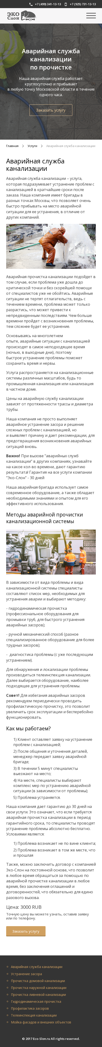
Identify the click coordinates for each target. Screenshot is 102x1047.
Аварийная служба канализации (36, 966)
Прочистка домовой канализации (38, 980)
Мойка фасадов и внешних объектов (41, 1022)
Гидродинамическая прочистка (36, 1001)
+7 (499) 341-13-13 (48, 4)
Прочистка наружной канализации (38, 987)
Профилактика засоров (30, 1008)
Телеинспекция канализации (34, 1015)
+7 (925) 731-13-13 (83, 4)
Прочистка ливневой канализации (38, 994)
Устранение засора (26, 974)
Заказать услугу (50, 110)
